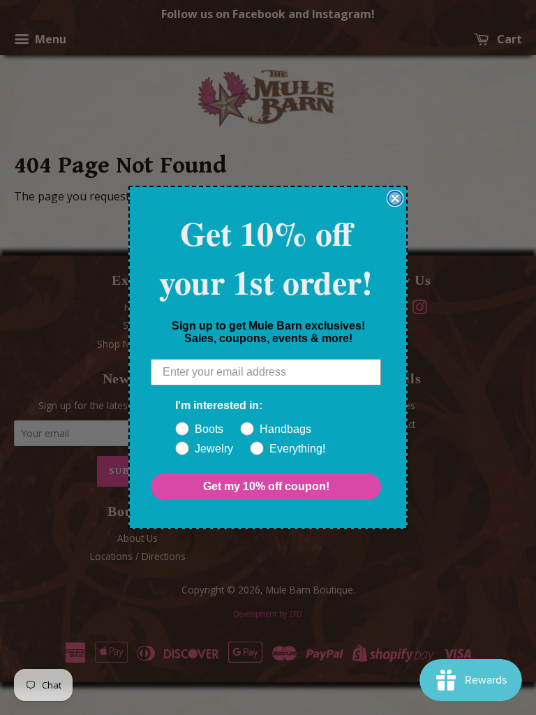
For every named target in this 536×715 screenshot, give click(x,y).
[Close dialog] (395, 198)
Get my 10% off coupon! (266, 486)
